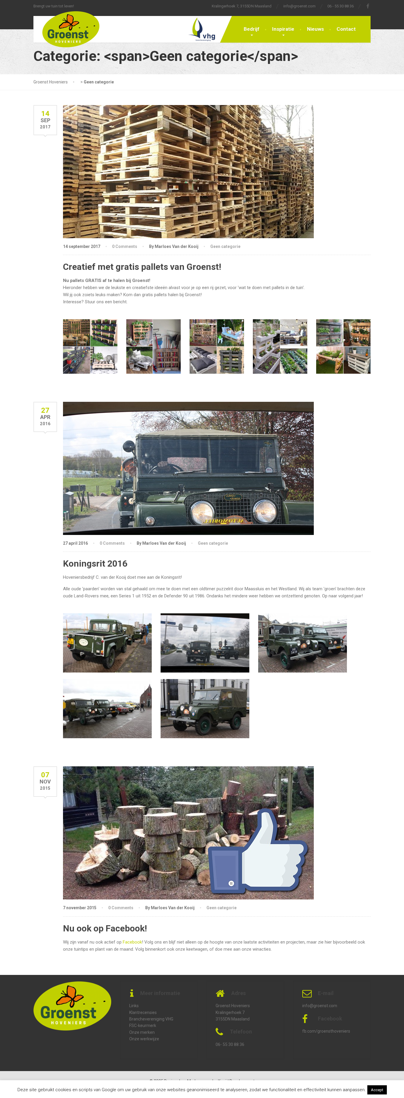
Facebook (132, 942)
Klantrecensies (143, 1012)
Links (134, 1005)
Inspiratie (283, 29)
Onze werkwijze (144, 1038)
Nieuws (315, 29)
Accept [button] (377, 1090)
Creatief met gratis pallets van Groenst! (142, 267)
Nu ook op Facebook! (105, 928)
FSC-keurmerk (142, 1025)
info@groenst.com (299, 6)
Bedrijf (251, 29)
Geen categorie (225, 246)
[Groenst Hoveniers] (66, 31)
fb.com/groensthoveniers (326, 1031)
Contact (346, 29)
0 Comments (124, 246)
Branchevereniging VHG (151, 1019)
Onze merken (142, 1032)
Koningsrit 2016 (95, 563)
